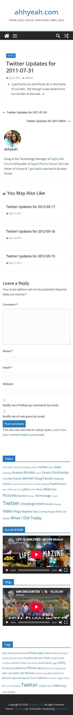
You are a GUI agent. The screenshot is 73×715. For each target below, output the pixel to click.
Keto (5, 489)
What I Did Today (26, 517)
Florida (5, 668)
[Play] (7, 570)
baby (60, 653)
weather (12, 692)
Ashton (43, 467)
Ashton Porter (51, 653)
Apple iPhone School (44, 164)
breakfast (29, 658)
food (12, 668)
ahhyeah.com (36, 11)
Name (8, 351)
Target (60, 678)
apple (40, 653)
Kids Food (17, 489)
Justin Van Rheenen (23, 673)
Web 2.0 (37, 511)
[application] (36, 555)
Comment (10, 304)
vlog (63, 685)
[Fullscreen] (66, 570)
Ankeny (32, 653)
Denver (28, 478)
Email (7, 367)
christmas (6, 663)
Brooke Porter (42, 657)
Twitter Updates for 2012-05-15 (30, 256)
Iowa (18, 668)
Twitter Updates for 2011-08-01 (46, 121)
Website (8, 384)
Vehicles (48, 504)
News (47, 489)
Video (8, 511)
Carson (46, 472)
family (61, 663)
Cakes (38, 473)
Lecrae (38, 673)
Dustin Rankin (45, 662)
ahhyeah (29, 77)
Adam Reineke (20, 653)
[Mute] (60, 570)
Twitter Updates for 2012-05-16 (30, 231)
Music (39, 489)
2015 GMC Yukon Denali (14, 467)
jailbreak (41, 668)
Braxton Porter (16, 658)
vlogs (4, 692)
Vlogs (17, 511)
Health (53, 484)
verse (49, 685)
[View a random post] (66, 36)
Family (47, 478)
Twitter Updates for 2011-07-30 (27, 112)
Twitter (10, 55)
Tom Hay (10, 686)
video (57, 685)
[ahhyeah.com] (7, 36)
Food (6, 484)
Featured (58, 478)
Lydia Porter (58, 673)
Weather (26, 511)
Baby (57, 467)
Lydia (25, 489)
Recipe (31, 496)
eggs (55, 663)
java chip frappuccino (56, 668)
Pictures (10, 495)
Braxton (17, 472)
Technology (43, 496)
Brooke (29, 472)
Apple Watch (32, 467)
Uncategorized (32, 503)
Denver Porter (19, 662)
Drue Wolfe (32, 663)
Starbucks (42, 678)
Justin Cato (7, 673)
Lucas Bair (47, 673)
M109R (32, 489)
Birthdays (7, 473)
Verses (57, 504)
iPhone (62, 483)
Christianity (60, 472)
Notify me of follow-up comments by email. (31, 405)
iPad (24, 668)
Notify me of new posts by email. (24, 416)
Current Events (12, 478)
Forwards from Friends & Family (25, 484)
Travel (54, 496)
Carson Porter (57, 658)
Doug (38, 478)
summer (52, 678)
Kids (10, 489)
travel (17, 685)
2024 (10, 653)
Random (22, 495)
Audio (51, 467)
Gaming (45, 484)
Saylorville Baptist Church (23, 678)
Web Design (48, 511)
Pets (54, 489)
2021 (4, 653)
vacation (42, 685)
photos (6, 678)
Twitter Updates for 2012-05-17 (30, 206)
